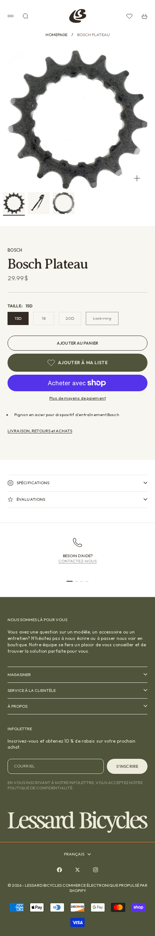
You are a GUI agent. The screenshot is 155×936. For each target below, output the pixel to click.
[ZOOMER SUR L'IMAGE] (136, 178)
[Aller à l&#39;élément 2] (39, 203)
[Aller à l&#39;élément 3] (63, 203)
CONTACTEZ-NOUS (77, 561)
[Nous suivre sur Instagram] (96, 870)
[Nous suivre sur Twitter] (77, 870)
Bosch (15, 250)
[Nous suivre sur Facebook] (59, 870)
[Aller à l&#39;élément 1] (14, 203)
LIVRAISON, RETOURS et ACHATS (40, 430)
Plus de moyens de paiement (77, 398)
